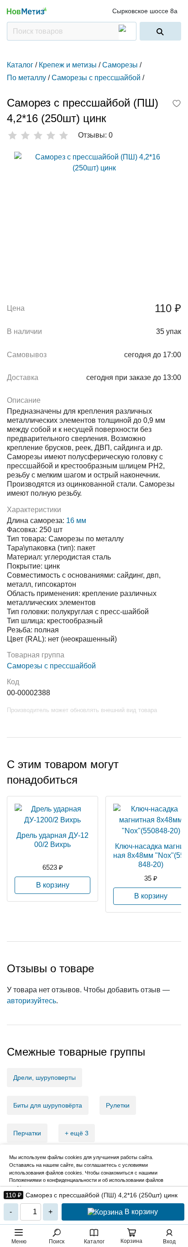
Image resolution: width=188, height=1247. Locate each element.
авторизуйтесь (31, 1001)
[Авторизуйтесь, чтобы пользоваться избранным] (176, 104)
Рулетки (118, 1105)
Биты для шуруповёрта (47, 1105)
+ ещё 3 (77, 1133)
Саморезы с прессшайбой (51, 666)
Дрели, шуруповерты (44, 1077)
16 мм (76, 520)
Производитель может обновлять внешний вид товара (82, 710)
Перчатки (27, 1133)
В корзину (140, 1212)
